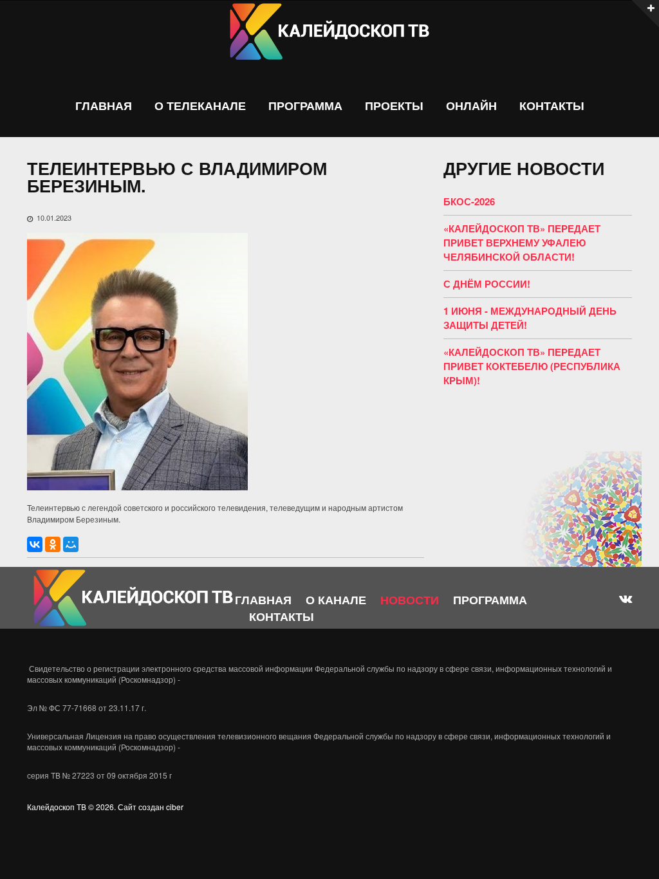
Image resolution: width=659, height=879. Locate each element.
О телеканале (200, 106)
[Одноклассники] (52, 544)
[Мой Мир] (71, 544)
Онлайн (471, 106)
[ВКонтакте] (34, 544)
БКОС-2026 (469, 201)
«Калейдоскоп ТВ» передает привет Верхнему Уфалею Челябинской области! (521, 242)
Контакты (551, 106)
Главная (103, 106)
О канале (336, 599)
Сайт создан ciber (150, 806)
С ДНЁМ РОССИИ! (486, 284)
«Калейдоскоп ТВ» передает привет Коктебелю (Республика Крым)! (531, 366)
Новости (409, 599)
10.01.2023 (54, 217)
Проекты (394, 106)
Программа (305, 106)
